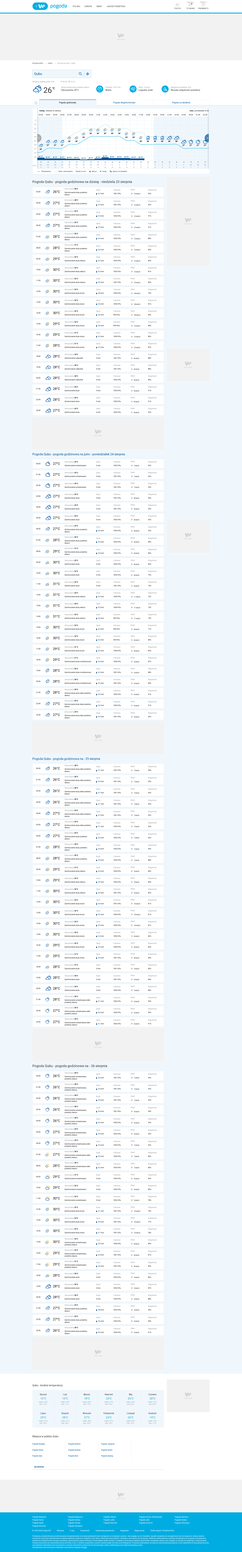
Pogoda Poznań (74, 1523)
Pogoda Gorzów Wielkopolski (150, 1517)
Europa (88, 6)
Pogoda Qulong (107, 1456)
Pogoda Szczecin (146, 1523)
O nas (72, 1531)
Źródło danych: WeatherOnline (162, 1531)
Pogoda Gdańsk (109, 1517)
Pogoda (58, 6)
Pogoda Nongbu (38, 1444)
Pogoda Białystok (39, 1517)
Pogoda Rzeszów (110, 1523)
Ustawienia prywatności (105, 1531)
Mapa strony (139, 1531)
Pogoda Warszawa (182, 1523)
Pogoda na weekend (181, 102)
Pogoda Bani (73, 1456)
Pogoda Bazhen (74, 1444)
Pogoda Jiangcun (108, 1444)
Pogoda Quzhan (74, 1450)
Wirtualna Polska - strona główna (40, 6)
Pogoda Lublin (109, 1520)
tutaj (85, 1547)
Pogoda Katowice (182, 1517)
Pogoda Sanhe (106, 1450)
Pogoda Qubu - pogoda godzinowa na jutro (61, 454)
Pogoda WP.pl (38, 63)
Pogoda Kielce (38, 1520)
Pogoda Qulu (37, 1456)
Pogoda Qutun (37, 1450)
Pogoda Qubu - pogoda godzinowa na (58, 759)
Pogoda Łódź (144, 1520)
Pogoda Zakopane (75, 1526)
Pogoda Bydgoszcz (75, 1517)
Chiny (50, 63)
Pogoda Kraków (74, 1520)
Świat (99, 6)
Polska (76, 6)
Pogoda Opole (37, 1523)
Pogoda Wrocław (39, 1526)
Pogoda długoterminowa (124, 102)
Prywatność (85, 1531)
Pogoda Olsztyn (181, 1520)
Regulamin (124, 1531)
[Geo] (87, 74)
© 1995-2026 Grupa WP (41, 1531)
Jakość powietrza (116, 6)
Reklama (60, 1531)
